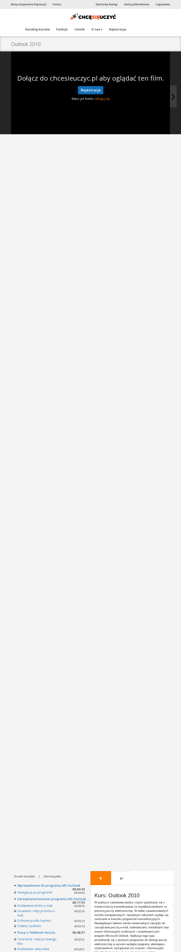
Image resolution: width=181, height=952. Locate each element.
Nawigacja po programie (35, 892)
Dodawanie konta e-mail (34, 905)
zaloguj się (102, 98)
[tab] (100, 878)
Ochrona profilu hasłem (34, 920)
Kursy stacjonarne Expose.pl (28, 4)
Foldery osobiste (29, 926)
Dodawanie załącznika (33, 949)
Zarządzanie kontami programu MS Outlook (51, 899)
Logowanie (163, 4)
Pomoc (57, 4)
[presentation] (100, 878)
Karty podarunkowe (136, 4)
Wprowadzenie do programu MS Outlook (48, 885)
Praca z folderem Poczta (36, 932)
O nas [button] (95, 29)
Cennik (79, 29)
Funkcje (62, 29)
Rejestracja (117, 29)
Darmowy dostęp (107, 4)
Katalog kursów (37, 29)
